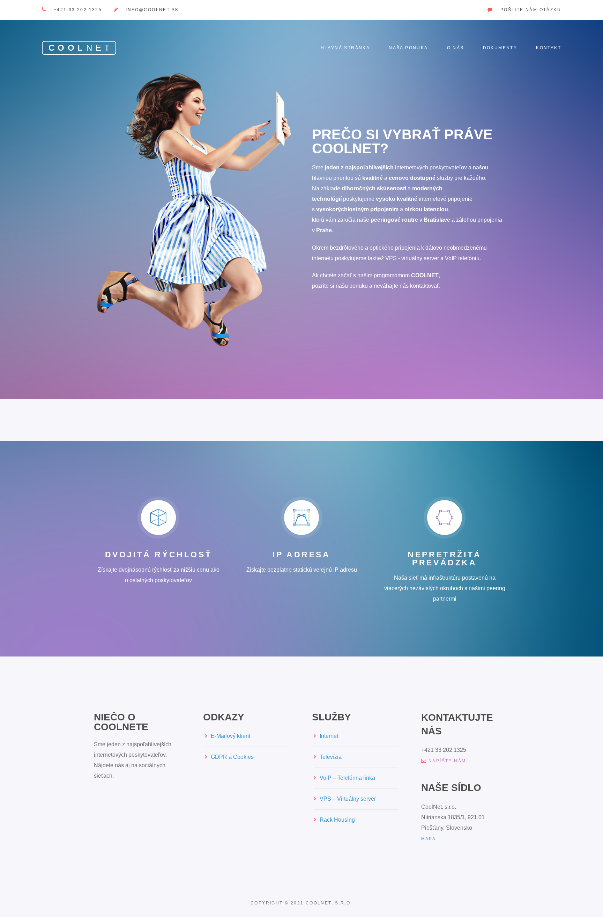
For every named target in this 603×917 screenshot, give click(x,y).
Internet (329, 736)
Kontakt (548, 47)
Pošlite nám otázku (530, 9)
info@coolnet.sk (152, 9)
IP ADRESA (301, 554)
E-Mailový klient (230, 736)
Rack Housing (337, 820)
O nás (455, 47)
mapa (428, 838)
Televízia (331, 757)
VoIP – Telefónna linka (347, 778)
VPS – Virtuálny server (348, 799)
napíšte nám (447, 760)
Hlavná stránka (345, 47)
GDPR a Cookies (232, 757)
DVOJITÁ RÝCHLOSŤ (158, 554)
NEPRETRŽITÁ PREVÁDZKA (445, 558)
